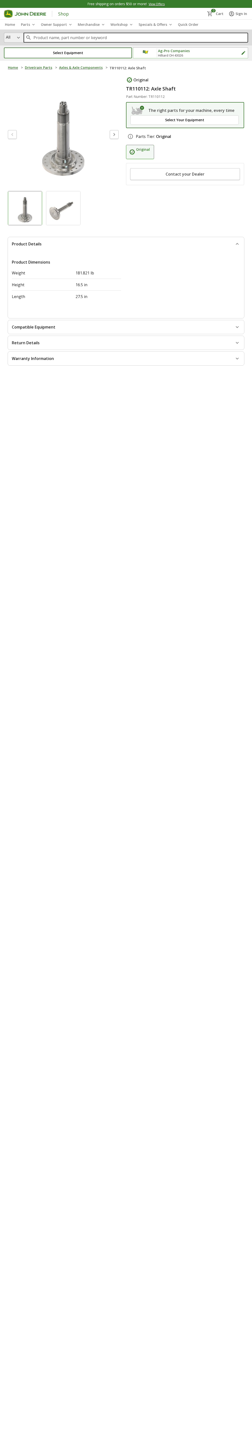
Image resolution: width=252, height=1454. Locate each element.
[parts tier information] (130, 136)
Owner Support (54, 24)
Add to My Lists (102, 79)
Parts (25, 24)
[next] (114, 144)
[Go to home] (25, 14)
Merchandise (89, 24)
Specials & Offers (153, 24)
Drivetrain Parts (38, 67)
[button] (68, 52)
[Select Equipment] (137, 110)
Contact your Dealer (185, 174)
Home (13, 67)
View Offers (157, 4)
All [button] (8, 37)
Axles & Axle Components (81, 67)
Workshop (119, 24)
